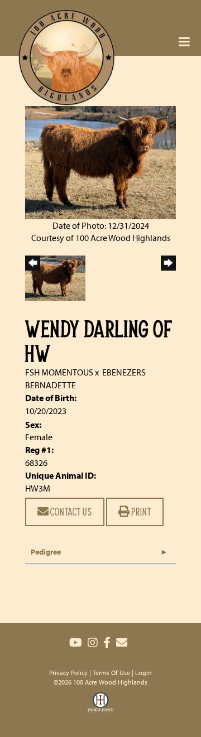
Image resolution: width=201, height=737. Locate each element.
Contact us (70, 511)
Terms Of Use (111, 672)
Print (140, 511)
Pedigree (46, 552)
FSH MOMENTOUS (59, 372)
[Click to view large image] (100, 161)
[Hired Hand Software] (100, 709)
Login (143, 672)
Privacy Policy (68, 672)
